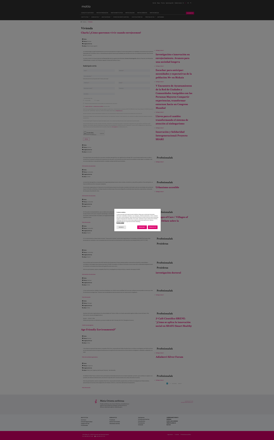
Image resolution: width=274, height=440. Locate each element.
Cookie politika (120, 223)
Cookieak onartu (142, 227)
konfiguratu (121, 227)
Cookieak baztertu (152, 227)
